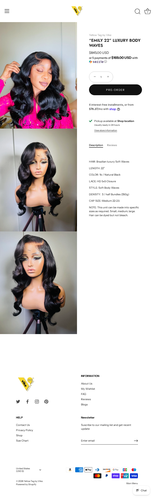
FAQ (83, 394)
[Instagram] (37, 401)
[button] (115, 59)
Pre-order (115, 89)
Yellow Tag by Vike (100, 35)
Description (96, 145)
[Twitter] (18, 401)
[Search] (137, 11)
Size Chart (22, 440)
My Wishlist (88, 388)
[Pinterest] (46, 401)
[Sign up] (136, 441)
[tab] (98, 145)
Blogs (84, 404)
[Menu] (7, 11)
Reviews (112, 145)
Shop (19, 435)
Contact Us (23, 424)
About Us (86, 383)
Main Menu (132, 483)
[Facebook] (27, 401)
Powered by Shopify (26, 484)
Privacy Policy (24, 430)
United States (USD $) (23, 470)
